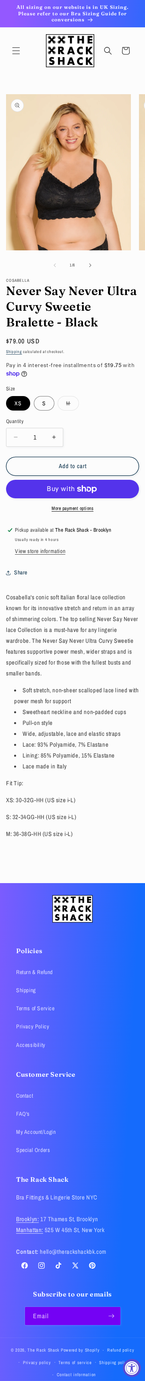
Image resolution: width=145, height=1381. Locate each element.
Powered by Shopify (80, 1350)
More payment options (72, 508)
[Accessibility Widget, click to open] (132, 1368)
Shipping (14, 351)
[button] (16, 51)
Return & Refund (34, 972)
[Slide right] (90, 265)
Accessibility (31, 1045)
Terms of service (74, 1362)
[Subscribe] (111, 1316)
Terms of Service (35, 1008)
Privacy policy (37, 1362)
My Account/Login (36, 1131)
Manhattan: (29, 1230)
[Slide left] (55, 265)
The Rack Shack (43, 1350)
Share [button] (20, 572)
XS (18, 403)
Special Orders (33, 1150)
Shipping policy (114, 1362)
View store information (40, 551)
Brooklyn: (27, 1219)
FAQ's (23, 1113)
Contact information (76, 1374)
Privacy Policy (32, 1026)
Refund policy (120, 1350)
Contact (24, 1095)
